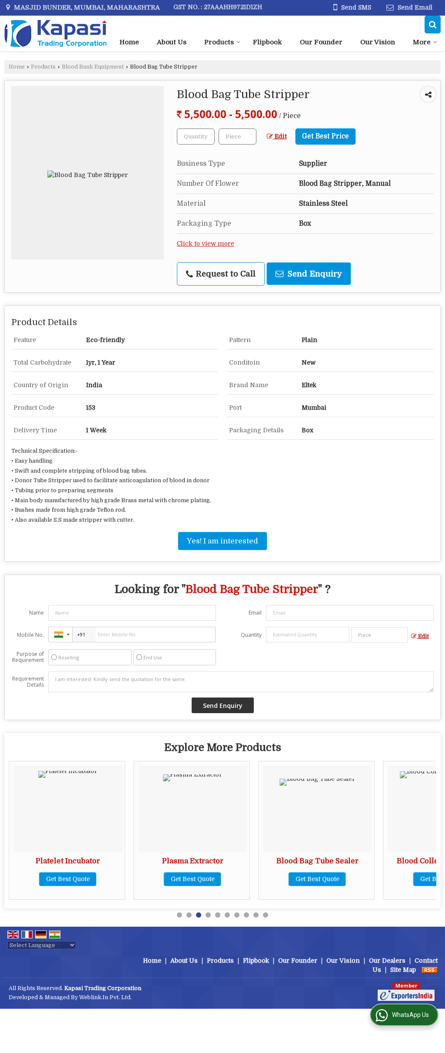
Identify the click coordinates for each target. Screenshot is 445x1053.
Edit (280, 136)
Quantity (251, 634)
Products (219, 42)
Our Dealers (387, 960)
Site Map (403, 969)
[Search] (433, 24)
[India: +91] (60, 634)
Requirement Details (28, 682)
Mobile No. (30, 634)
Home (129, 42)
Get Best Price (325, 136)
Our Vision (377, 42)
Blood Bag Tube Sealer (317, 861)
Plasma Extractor (192, 861)
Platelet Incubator (68, 861)
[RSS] (430, 969)
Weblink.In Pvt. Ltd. (105, 997)
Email (255, 612)
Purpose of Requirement (28, 657)
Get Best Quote (68, 878)
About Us (171, 42)
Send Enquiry (314, 273)
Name (36, 612)
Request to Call (225, 273)
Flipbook (267, 42)
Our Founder (321, 42)
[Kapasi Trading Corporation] (55, 33)
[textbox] (237, 136)
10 (265, 915)
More (422, 42)
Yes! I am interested (222, 541)
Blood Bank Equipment (93, 67)
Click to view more (205, 243)
